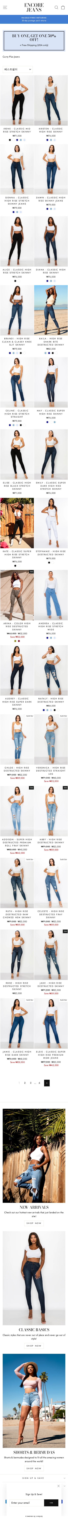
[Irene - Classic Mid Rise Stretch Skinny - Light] (24, 140)
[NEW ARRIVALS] (34, 1156)
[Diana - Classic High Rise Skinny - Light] (54, 281)
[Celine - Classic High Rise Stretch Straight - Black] (21, 425)
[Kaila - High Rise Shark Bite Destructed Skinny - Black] (53, 353)
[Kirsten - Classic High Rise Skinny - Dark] (47, 140)
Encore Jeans (34, 7)
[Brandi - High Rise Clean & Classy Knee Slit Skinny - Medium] (13, 353)
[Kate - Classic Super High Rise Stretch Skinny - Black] (15, 566)
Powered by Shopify (34, 1516)
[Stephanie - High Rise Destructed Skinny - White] (53, 562)
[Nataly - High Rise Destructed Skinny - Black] (54, 710)
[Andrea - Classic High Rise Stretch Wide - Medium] (51, 638)
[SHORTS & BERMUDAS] (34, 1401)
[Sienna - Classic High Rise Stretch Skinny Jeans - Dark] (13, 212)
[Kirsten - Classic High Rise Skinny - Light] (54, 140)
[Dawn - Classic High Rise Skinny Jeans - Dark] (47, 209)
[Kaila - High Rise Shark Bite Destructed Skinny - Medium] (45, 353)
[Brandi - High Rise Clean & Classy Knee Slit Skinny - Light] (17, 353)
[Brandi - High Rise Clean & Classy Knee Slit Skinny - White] (24, 353)
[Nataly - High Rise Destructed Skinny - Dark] (44, 710)
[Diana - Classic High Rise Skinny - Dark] (47, 281)
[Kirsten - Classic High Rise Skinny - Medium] (51, 140)
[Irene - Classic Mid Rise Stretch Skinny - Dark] (17, 140)
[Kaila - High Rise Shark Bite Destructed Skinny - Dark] (49, 353)
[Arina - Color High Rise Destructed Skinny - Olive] (15, 641)
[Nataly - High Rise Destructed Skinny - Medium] (47, 710)
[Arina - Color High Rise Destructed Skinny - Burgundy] (19, 641)
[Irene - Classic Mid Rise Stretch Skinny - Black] (10, 140)
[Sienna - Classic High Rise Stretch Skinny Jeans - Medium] (17, 212)
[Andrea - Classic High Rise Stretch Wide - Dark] (47, 638)
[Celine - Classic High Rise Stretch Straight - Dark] (10, 425)
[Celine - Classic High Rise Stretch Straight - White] (24, 425)
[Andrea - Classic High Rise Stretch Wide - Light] (54, 638)
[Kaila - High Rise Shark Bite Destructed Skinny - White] (56, 353)
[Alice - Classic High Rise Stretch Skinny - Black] (15, 281)
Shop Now (34, 1223)
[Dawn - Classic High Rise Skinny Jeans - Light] (54, 209)
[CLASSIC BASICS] (34, 1278)
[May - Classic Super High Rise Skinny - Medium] (54, 422)
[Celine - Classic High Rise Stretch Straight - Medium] (13, 425)
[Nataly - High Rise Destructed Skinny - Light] (51, 710)
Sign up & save (33, 1478)
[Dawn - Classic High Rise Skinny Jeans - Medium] (51, 209)
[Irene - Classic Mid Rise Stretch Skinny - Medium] (21, 140)
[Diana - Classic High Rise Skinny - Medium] (51, 281)
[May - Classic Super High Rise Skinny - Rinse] (51, 422)
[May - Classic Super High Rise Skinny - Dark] (47, 422)
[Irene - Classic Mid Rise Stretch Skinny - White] (13, 140)
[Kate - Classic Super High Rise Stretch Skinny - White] (19, 566)
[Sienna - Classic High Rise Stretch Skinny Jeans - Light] (21, 212)
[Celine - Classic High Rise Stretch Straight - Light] (17, 425)
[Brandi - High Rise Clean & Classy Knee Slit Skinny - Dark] (10, 353)
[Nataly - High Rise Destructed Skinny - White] (58, 710)
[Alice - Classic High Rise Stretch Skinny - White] (19, 281)
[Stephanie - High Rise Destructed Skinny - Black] (49, 562)
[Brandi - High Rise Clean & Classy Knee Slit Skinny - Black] (21, 353)
